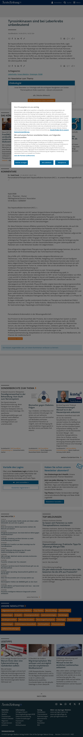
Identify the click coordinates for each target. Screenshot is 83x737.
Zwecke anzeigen (21, 163)
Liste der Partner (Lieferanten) (24, 156)
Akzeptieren (62, 163)
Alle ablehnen (46, 163)
